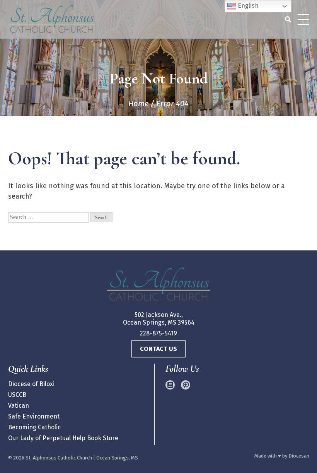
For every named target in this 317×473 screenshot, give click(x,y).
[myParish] (185, 385)
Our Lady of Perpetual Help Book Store (63, 438)
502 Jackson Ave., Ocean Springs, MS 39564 (158, 318)
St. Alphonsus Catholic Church (59, 458)
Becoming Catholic (34, 427)
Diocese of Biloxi (31, 384)
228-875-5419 (158, 333)
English (247, 5)
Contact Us (158, 348)
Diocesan (298, 456)
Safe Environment (34, 416)
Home (138, 103)
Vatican (18, 405)
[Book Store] (170, 385)
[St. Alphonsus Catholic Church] (158, 285)
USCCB (17, 394)
